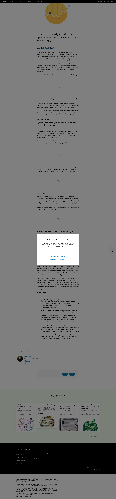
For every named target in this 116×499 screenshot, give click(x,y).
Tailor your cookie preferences (58, 259)
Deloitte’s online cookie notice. (65, 246)
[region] (58, 249)
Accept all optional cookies (58, 253)
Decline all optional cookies (58, 256)
